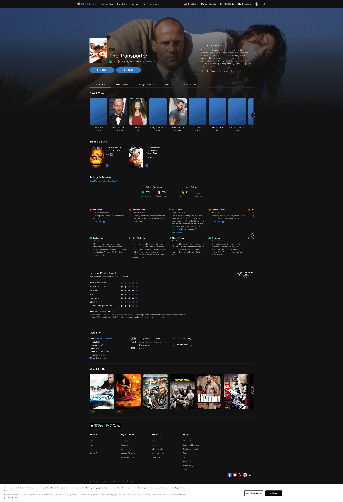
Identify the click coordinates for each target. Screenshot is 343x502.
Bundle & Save (122, 84)
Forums (186, 453)
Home (92, 441)
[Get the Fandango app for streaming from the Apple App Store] (97, 425)
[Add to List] (107, 165)
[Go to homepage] (87, 4)
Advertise (187, 461)
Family (154, 445)
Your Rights (176, 488)
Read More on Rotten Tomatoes (103, 181)
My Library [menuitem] (154, 4)
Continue (273, 493)
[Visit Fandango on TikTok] (250, 474)
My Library (125, 441)
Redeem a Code (127, 457)
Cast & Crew (100, 84)
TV (91, 449)
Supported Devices (191, 445)
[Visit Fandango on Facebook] (229, 474)
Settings (124, 449)
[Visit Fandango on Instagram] (245, 474)
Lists (153, 441)
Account (124, 445)
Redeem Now (182, 344)
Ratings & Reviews (146, 84)
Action (99, 339)
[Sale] (102, 391)
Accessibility (188, 465)
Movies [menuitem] (135, 4)
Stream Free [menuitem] (107, 4)
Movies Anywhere (159, 453)
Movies (92, 445)
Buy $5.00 (128, 70)
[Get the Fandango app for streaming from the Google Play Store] (113, 425)
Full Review (97, 222)
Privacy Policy (91, 488)
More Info (169, 84)
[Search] (264, 4)
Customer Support (190, 449)
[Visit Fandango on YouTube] (235, 474)
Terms (53, 488)
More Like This (190, 84)
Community (184, 196)
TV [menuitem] (144, 4)
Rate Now (199, 196)
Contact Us (187, 457)
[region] (171, 493)
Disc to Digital (157, 449)
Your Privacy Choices (254, 493)
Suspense (108, 339)
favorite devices (230, 71)
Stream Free (95, 453)
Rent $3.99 (101, 70)
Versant (24, 488)
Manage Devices (128, 453)
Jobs (185, 470)
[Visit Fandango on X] (240, 474)
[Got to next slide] (253, 115)
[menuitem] (227, 4)
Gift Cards (156, 457)
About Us (187, 441)
